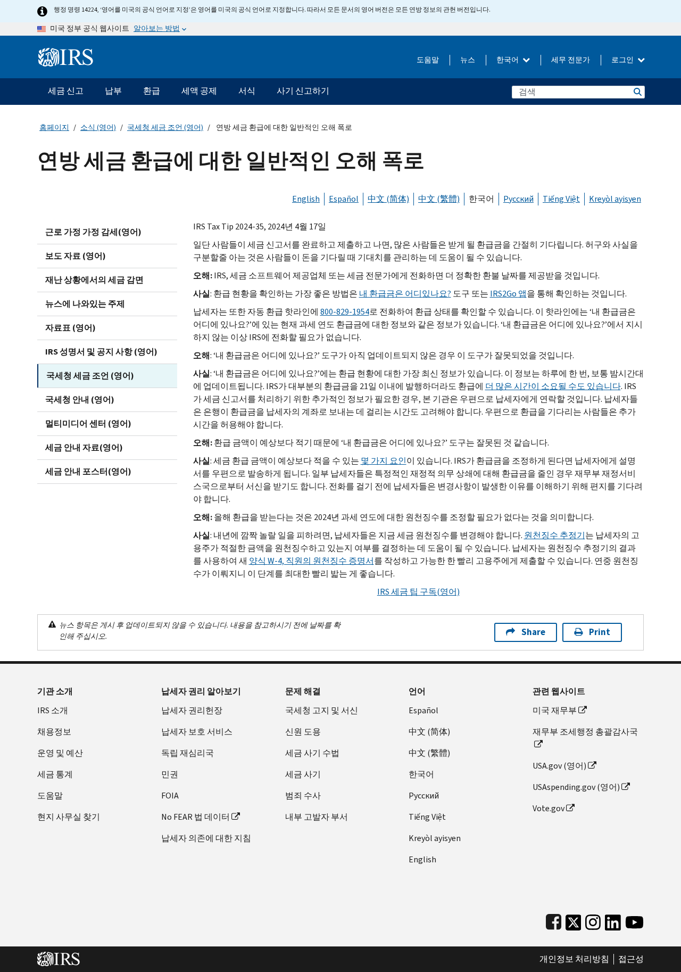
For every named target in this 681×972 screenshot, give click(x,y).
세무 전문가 (570, 60)
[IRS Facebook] (553, 920)
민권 (169, 774)
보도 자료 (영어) (75, 255)
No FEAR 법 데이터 (195, 816)
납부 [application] (113, 90)
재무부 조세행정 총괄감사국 (585, 731)
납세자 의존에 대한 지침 (206, 838)
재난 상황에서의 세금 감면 (94, 279)
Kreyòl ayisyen (615, 198)
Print (599, 632)
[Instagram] (593, 920)
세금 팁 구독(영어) (418, 591)
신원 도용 (303, 731)
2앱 (508, 293)
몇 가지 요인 (383, 460)
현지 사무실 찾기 (68, 816)
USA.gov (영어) (559, 765)
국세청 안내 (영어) (79, 399)
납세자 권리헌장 (191, 710)
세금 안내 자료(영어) (84, 447)
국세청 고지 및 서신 (321, 710)
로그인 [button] (623, 60)
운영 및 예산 (60, 753)
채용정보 (54, 731)
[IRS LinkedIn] (613, 920)
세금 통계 (55, 774)
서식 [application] (246, 90)
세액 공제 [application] (199, 90)
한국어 (508, 60)
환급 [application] (151, 90)
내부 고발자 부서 (316, 816)
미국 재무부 (555, 710)
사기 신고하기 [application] (303, 90)
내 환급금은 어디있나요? (405, 293)
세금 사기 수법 (312, 753)
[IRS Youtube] (634, 920)
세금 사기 (303, 774)
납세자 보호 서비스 (196, 731)
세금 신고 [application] (66, 90)
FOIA (170, 795)
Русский (518, 198)
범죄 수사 (303, 795)
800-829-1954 (344, 311)
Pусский (424, 795)
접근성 (631, 959)
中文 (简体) (388, 198)
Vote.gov (548, 808)
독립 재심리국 (187, 753)
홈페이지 (54, 127)
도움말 (428, 60)
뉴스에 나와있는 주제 (85, 303)
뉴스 (467, 60)
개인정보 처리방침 (574, 959)
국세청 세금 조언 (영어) (165, 127)
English (306, 198)
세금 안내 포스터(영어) (88, 471)
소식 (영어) (98, 127)
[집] (65, 53)
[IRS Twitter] (574, 920)
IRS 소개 (52, 710)
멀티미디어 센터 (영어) (88, 423)
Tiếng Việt (561, 198)
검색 (637, 91)
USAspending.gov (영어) (576, 787)
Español (344, 198)
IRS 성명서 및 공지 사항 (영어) (101, 351)
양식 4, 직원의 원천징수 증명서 (311, 560)
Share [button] (533, 632)
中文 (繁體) (439, 198)
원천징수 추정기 (554, 535)
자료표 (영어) (70, 327)
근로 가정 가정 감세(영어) (93, 231)
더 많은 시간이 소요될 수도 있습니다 (553, 386)
